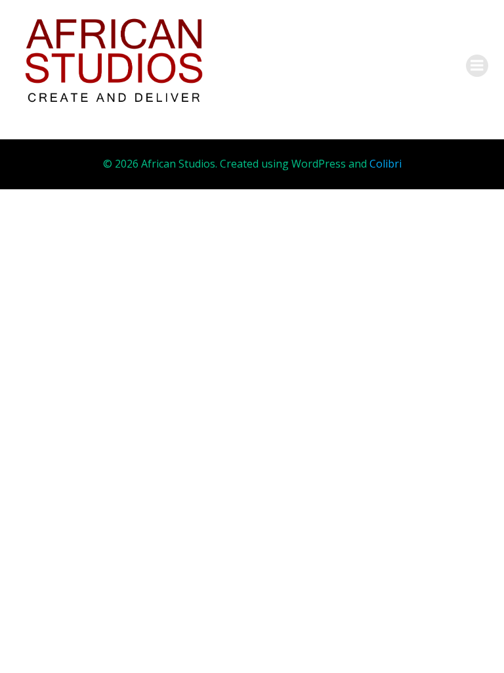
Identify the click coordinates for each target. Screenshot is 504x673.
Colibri (385, 163)
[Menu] (477, 66)
